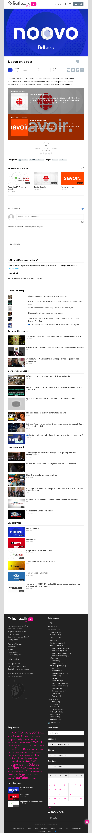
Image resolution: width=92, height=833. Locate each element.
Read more (58, 129)
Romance (55, 688)
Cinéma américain (58, 648)
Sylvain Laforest (37, 771)
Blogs (29, 829)
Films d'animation (58, 683)
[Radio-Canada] (19, 109)
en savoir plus (37, 227)
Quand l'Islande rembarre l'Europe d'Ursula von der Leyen (50, 308)
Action (54, 668)
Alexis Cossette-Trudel (27, 736)
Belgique (22, 739)
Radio (52, 714)
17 (55, 794)
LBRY (31, 755)
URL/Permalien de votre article (20, 229)
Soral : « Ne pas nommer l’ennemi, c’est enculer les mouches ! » (53, 499)
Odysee (33, 764)
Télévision (53, 719)
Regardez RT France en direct (17, 188)
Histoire (53, 702)
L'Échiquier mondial (23, 755)
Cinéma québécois (59, 656)
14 (75, 790)
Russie (29, 768)
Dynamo (55, 661)
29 (81, 799)
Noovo (16, 68)
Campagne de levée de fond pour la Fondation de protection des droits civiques (54, 489)
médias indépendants (22, 762)
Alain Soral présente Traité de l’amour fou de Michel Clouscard (53, 336)
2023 (35, 732)
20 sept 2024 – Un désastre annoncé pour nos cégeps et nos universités (52, 360)
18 (60, 794)
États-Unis (32, 778)
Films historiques (58, 686)
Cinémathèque (76, 829)
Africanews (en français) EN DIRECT (41, 561)
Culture (50, 699)
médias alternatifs (18, 758)
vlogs (21, 774)
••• (48, 623)
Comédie (55, 671)
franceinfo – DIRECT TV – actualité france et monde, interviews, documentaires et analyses (54, 585)
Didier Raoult (14, 745)
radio (23, 768)
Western (55, 696)
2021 (21, 733)
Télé (67, 829)
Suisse (29, 771)
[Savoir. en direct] (19, 135)
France (52, 632)
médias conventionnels (23, 759)
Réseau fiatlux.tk (18, 829)
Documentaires (58, 673)
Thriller (54, 693)
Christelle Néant (25, 743)
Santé (52, 717)
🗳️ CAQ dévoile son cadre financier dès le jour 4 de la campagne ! (53, 324)
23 (49, 799)
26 (65, 799)
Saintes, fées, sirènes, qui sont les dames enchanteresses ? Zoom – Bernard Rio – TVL (54, 425)
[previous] (81, 168)
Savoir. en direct (38, 120)
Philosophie (54, 712)
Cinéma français (58, 650)
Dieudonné (24, 746)
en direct (63, 160)
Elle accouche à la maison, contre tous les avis (45, 313)
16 (49, 794)
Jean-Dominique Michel (32, 752)
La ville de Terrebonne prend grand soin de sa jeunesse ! (51, 464)
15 (81, 790)
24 (55, 799)
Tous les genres (56, 666)
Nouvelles (44, 829)
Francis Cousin (29, 749)
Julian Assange (12, 755)
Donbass (11, 749)
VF (16, 774)
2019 (9, 733)
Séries (52, 658)
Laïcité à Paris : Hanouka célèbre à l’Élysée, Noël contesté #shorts (55, 347)
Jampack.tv (56, 663)
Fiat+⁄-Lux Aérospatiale (50, 825)
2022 (28, 733)
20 (70, 794)
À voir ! (50, 626)
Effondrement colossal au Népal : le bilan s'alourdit (47, 296)
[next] (83, 168)
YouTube (21, 777)
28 (75, 799)
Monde (52, 635)
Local (36, 829)
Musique (53, 707)
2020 (14, 733)
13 (70, 790)
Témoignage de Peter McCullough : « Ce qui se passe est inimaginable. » (51, 453)
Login (81, 209)
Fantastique (56, 681)
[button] (70, 4)
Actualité (51, 630)
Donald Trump (36, 745)
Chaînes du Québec (37, 160)
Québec (55, 160)
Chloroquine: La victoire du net (39, 511)
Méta (49, 831)
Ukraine (11, 775)
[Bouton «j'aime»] (77, 61)
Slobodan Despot (19, 771)
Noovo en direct (33, 528)
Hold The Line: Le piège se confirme (41, 475)
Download (41, 831)
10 (55, 790)
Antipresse (12, 739)
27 (70, 799)
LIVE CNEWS (31, 539)
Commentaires (43, 70)
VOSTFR (29, 774)
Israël (22, 752)
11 (60, 790)
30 (49, 803)
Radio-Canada (37, 94)
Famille (55, 678)
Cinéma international (59, 653)
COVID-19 (36, 742)
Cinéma (50, 640)
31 (55, 803)
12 (65, 790)
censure (31, 739)
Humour (53, 704)
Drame (54, 676)
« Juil (49, 807)
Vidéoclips (56, 709)
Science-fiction (57, 691)
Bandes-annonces (56, 643)
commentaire (13, 268)
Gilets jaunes (39, 749)
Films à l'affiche (55, 645)
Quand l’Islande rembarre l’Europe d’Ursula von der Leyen (51, 398)
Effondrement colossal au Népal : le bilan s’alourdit (48, 376)
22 (81, 794)
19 (65, 794)
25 (60, 799)
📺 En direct (23, 160)
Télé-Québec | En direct (37, 573)
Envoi (79, 4)
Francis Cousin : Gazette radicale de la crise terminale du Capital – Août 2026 (54, 388)
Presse (53, 829)
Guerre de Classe (13, 752)
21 (75, 794)
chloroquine (13, 742)
